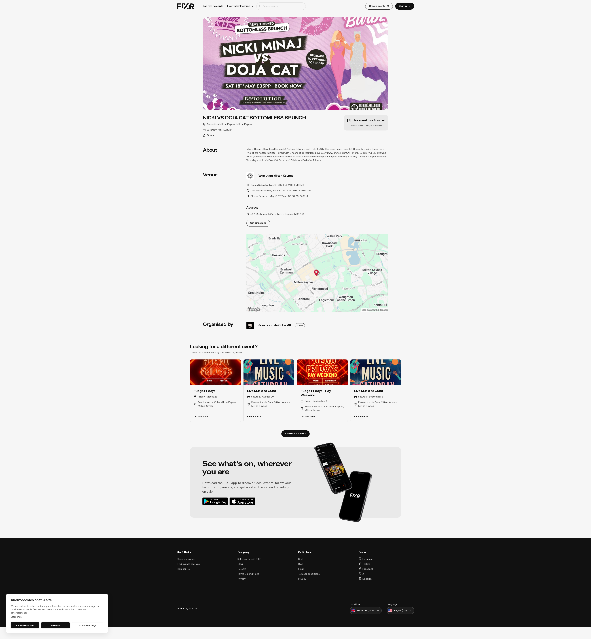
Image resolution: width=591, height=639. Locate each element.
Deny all (55, 625)
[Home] (185, 6)
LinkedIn (367, 578)
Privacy (241, 578)
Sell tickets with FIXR (249, 559)
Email (301, 568)
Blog (240, 563)
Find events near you (188, 563)
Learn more (17, 616)
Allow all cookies (25, 625)
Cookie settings (87, 625)
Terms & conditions (248, 573)
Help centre (183, 568)
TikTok (366, 563)
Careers (241, 568)
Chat (300, 559)
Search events (270, 6)
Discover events (212, 6)
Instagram (367, 559)
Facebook (367, 568)
